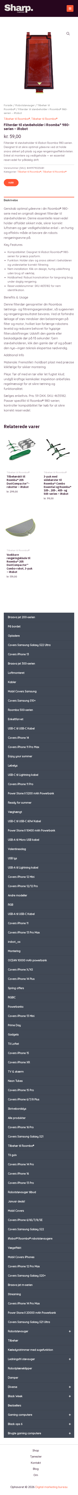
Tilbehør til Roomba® (21, 1146)
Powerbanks (15, 1006)
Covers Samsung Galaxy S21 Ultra (29, 1322)
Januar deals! (16, 1201)
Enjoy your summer (20, 756)
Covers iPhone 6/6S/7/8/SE (25, 1220)
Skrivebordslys (17, 1108)
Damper (13, 1377)
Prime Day (14, 1025)
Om (36, 1475)
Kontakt (36, 1463)
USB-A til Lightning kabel (23, 867)
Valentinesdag (17, 849)
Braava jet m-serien (20, 1285)
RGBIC (12, 997)
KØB (11, 182)
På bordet (14, 626)
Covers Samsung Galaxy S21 (25, 1136)
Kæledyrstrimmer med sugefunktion (30, 1350)
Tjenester (36, 1456)
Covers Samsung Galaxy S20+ (27, 1275)
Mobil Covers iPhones (21, 1257)
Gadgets (13, 1034)
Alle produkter (17, 1118)
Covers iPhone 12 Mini (21, 877)
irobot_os (14, 941)
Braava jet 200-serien (21, 617)
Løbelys (13, 765)
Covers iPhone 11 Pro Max (23, 747)
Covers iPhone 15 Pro (21, 1090)
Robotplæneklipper (20, 1368)
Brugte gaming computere (39, 1433)
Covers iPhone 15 (18, 1053)
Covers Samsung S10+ (22, 700)
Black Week (39, 1396)
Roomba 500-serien (20, 710)
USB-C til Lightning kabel (23, 775)
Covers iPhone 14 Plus (21, 979)
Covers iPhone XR (19, 1062)
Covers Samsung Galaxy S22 (26, 1229)
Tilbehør (13, 1340)
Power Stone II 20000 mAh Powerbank (32, 1312)
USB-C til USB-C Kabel (21, 728)
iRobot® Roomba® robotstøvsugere (30, 1238)
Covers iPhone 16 (18, 1173)
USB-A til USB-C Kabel (21, 914)
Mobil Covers (16, 1210)
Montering (14, 951)
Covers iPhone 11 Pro (20, 784)
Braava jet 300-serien (21, 663)
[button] (68, 33)
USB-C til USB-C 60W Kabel (24, 821)
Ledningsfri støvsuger (39, 1359)
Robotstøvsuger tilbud (22, 1192)
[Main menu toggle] (70, 8)
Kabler (12, 682)
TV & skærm (16, 1071)
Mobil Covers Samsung (22, 691)
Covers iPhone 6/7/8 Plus (23, 1099)
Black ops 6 (39, 1424)
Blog (36, 1469)
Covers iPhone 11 (18, 923)
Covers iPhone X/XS (20, 969)
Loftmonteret (16, 673)
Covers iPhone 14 (18, 737)
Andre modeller (17, 895)
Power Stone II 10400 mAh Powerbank (31, 830)
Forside (8, 105)
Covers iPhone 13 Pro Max (24, 932)
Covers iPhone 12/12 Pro (23, 886)
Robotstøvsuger (39, 1331)
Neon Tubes (15, 1081)
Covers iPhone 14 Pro (21, 1164)
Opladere (14, 635)
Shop (36, 1450)
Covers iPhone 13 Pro (21, 1183)
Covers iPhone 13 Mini (21, 1016)
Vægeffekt (14, 1248)
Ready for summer (19, 802)
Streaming (14, 1294)
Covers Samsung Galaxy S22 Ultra (29, 645)
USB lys (12, 858)
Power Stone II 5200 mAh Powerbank (31, 793)
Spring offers (16, 988)
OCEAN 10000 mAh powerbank (27, 960)
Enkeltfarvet (15, 719)
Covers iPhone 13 (18, 654)
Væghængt (15, 812)
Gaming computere (39, 1414)
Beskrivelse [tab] (11, 200)
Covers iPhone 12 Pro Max (24, 1266)
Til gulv (12, 1155)
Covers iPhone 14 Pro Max (24, 1303)
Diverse (39, 1386)
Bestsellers (14, 1405)
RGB (10, 904)
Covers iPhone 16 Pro (21, 1127)
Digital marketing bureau (51, 1487)
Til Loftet (13, 1043)
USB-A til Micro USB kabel (23, 839)
